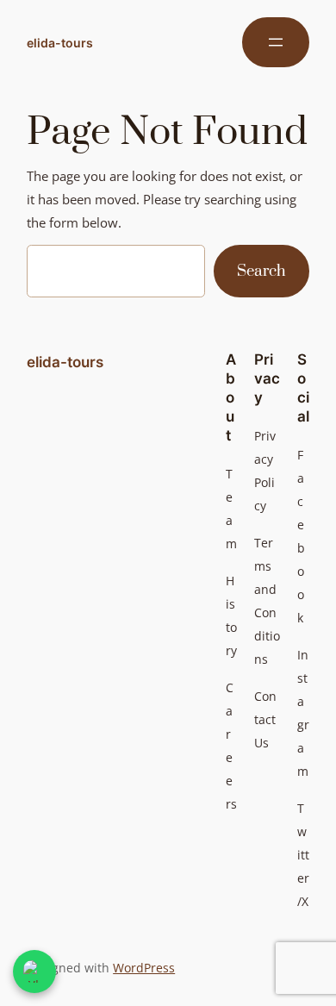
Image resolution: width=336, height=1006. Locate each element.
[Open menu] (275, 42)
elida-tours (60, 42)
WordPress (144, 967)
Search (261, 271)
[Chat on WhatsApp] (34, 971)
